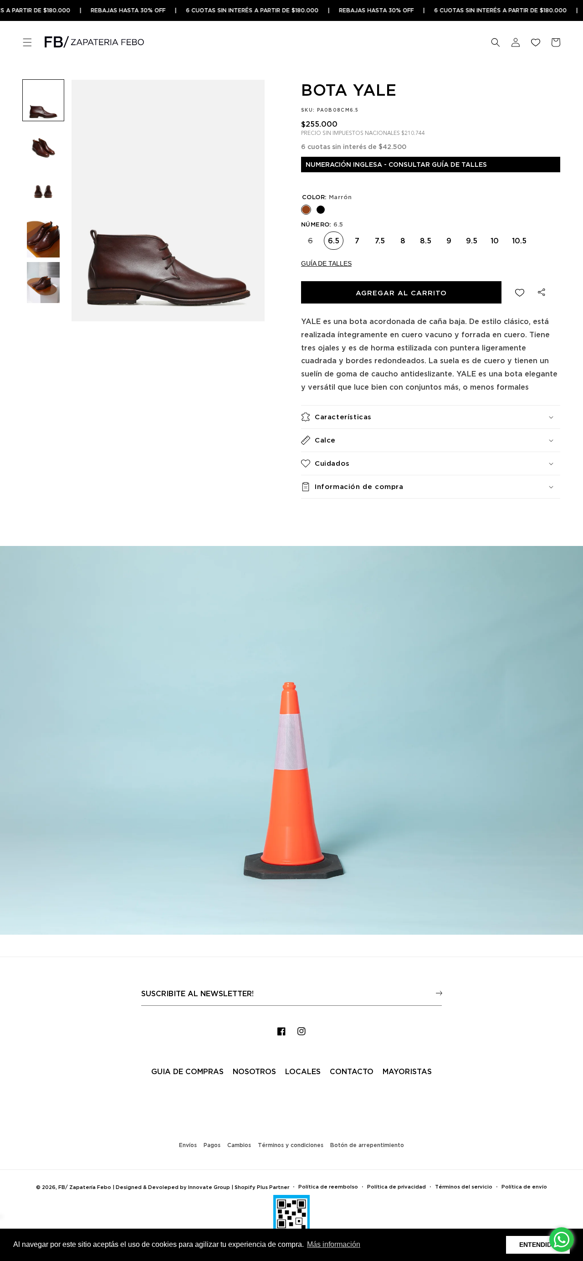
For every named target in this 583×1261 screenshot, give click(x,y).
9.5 (471, 238)
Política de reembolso (328, 1186)
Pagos (212, 1145)
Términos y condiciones (290, 1145)
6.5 (333, 238)
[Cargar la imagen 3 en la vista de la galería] (43, 191)
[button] (27, 42)
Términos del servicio (463, 1186)
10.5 (519, 238)
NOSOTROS (254, 1071)
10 (495, 238)
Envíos (188, 1145)
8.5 (425, 238)
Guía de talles (326, 263)
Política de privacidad (396, 1186)
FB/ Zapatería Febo (84, 1187)
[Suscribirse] (439, 992)
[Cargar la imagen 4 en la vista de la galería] (43, 236)
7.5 (380, 238)
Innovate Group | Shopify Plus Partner (238, 1187)
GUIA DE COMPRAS (187, 1071)
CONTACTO (351, 1071)
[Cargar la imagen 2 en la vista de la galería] (43, 145)
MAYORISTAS (407, 1071)
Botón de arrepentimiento (367, 1145)
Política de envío (524, 1186)
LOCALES (303, 1071)
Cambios (239, 1145)
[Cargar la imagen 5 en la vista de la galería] (43, 282)
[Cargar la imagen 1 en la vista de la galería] (43, 100)
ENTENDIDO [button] (538, 1244)
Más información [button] (333, 1244)
